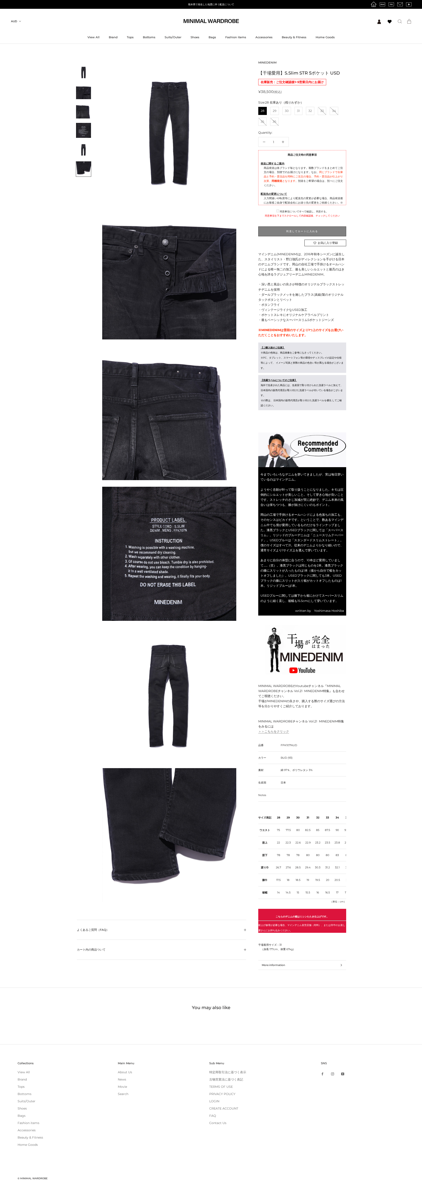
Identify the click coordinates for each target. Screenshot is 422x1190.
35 (262, 122)
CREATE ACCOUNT (223, 1108)
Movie (122, 1087)
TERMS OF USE (221, 1087)
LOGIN (214, 1101)
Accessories (264, 37)
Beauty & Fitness (294, 37)
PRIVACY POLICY (222, 1094)
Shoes (195, 37)
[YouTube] (342, 1073)
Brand (113, 37)
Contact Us (217, 1123)
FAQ (212, 1116)
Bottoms (149, 37)
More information (273, 965)
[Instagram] (332, 1073)
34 (334, 111)
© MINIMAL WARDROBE (32, 1178)
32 (310, 111)
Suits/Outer (173, 37)
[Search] (400, 21)
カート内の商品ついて (91, 949)
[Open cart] (409, 21)
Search (123, 1094)
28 (262, 111)
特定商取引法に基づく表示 (227, 1072)
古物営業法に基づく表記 (226, 1079)
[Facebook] (322, 1073)
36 (274, 122)
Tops (130, 37)
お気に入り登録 (328, 242)
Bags (212, 37)
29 (274, 111)
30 (287, 111)
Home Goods (325, 37)
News (122, 1079)
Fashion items (235, 37)
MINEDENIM (267, 62)
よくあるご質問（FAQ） (93, 929)
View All (93, 37)
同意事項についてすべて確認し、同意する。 (303, 211)
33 (322, 111)
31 (298, 111)
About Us (125, 1072)
